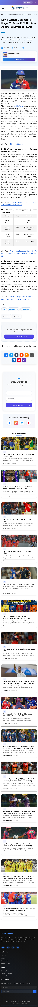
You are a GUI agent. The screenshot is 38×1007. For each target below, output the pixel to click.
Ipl (5, 14)
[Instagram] (16, 423)
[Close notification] (35, 2)
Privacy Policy (5, 971)
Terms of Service (6, 973)
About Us (4, 956)
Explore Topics (5, 963)
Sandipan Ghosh (14, 53)
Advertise (4, 958)
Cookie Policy (5, 976)
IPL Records (25, 309)
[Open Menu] (3, 8)
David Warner (13, 309)
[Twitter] (22, 423)
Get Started (27, 2)
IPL (4, 309)
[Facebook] (9, 423)
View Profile (20, 59)
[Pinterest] (28, 423)
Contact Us (4, 961)
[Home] (2, 14)
